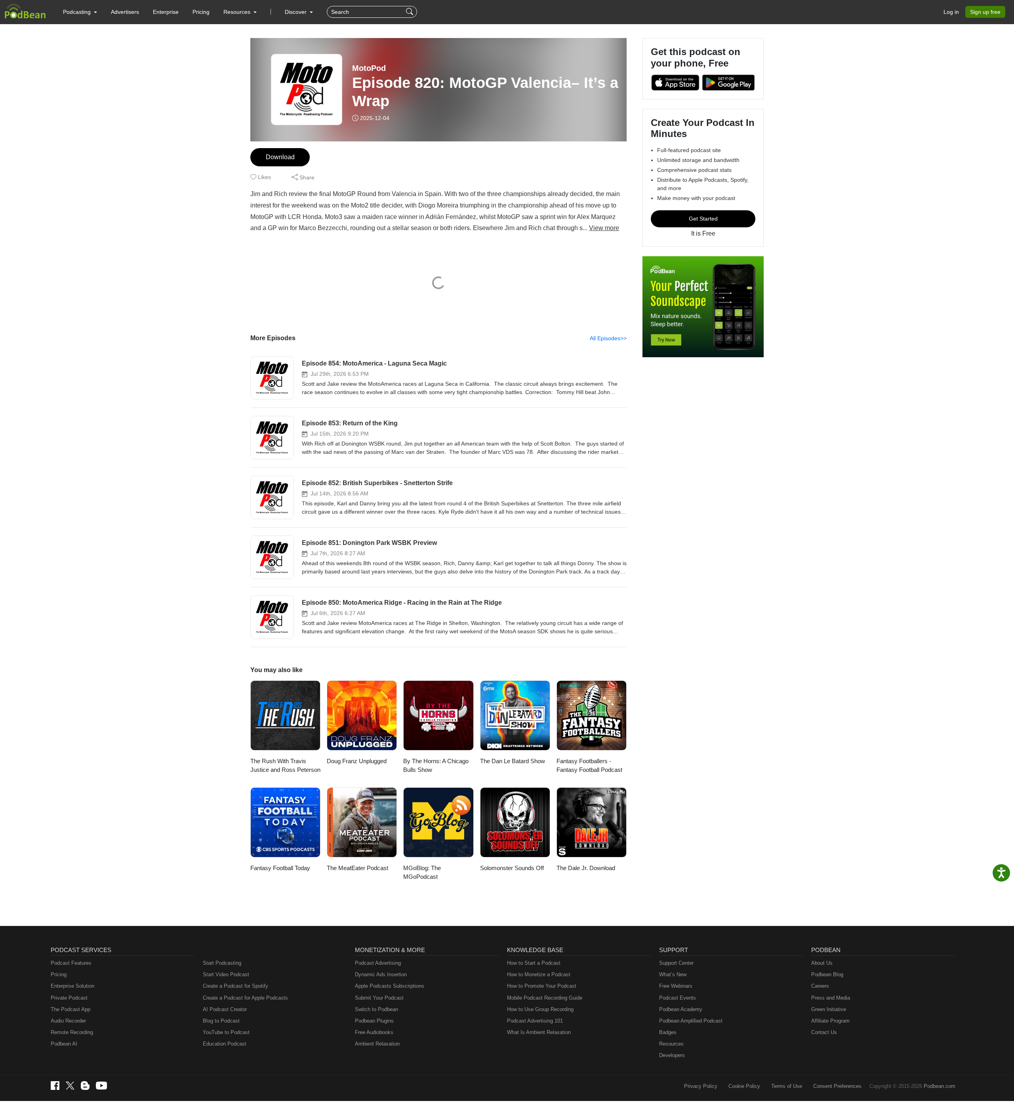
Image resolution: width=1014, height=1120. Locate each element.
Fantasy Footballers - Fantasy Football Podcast (589, 765)
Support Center (676, 963)
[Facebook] (55, 1085)
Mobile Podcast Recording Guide (544, 998)
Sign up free (985, 12)
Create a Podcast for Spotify (235, 986)
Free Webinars (675, 986)
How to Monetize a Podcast (538, 974)
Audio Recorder (68, 1021)
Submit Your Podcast (379, 998)
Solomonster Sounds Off (512, 868)
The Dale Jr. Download (586, 868)
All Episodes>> (608, 338)
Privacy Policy (700, 1086)
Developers (672, 1055)
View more (604, 228)
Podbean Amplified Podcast (690, 1021)
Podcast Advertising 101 (535, 1021)
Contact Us (824, 1032)
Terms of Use (786, 1086)
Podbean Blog (827, 974)
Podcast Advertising (378, 963)
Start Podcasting (222, 963)
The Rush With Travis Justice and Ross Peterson (285, 765)
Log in (951, 12)
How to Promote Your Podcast (541, 986)
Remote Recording (72, 1032)
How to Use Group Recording (540, 1009)
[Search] (410, 11)
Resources (671, 1044)
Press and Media (830, 998)
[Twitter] (70, 1086)
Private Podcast (69, 998)
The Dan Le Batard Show (512, 761)
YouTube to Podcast (226, 1032)
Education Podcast (224, 1044)
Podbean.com (939, 1086)
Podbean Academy (680, 1009)
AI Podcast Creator (225, 1009)
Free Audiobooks (374, 1032)
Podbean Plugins (374, 1021)
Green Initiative (828, 1009)
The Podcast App (70, 1009)
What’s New (672, 974)
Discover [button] (296, 12)
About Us (822, 963)
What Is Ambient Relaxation (539, 1032)
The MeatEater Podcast (357, 868)
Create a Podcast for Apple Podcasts (245, 998)
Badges (668, 1032)
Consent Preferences (837, 1086)
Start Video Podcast (226, 974)
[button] (80, 12)
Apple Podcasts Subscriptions (389, 986)
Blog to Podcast (221, 1021)
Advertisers (125, 12)
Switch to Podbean (376, 1009)
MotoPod (369, 68)
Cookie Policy (744, 1086)
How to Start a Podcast (533, 963)
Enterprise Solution (72, 986)
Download (280, 157)
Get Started (703, 218)
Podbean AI (64, 1044)
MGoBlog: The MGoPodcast (422, 872)
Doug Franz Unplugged (357, 761)
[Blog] (85, 1085)
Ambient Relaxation (377, 1044)
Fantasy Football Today (280, 868)
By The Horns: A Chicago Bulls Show (436, 765)
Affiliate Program (830, 1021)
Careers (820, 986)
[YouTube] (101, 1086)
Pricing (201, 12)
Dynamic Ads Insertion (381, 974)
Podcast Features (71, 963)
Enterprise (166, 12)
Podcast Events (677, 998)
